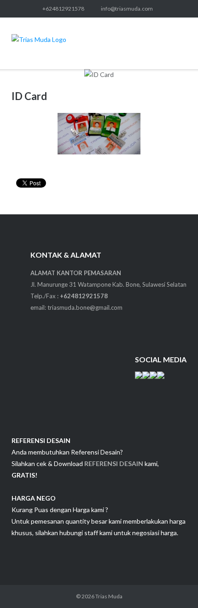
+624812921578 (63, 8)
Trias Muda (108, 596)
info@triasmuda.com (127, 8)
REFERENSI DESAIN (113, 463)
